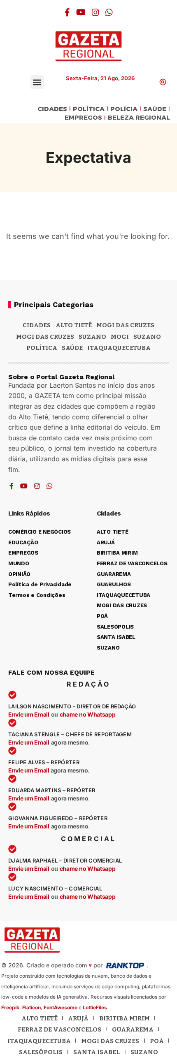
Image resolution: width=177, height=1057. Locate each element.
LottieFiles (95, 1007)
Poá (157, 1041)
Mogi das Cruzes (45, 336)
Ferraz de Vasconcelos (59, 1029)
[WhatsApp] (109, 12)
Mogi (120, 336)
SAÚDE (154, 109)
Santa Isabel (96, 1052)
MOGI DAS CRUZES (125, 325)
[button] (37, 82)
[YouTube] (81, 12)
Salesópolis (41, 1052)
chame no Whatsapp (88, 714)
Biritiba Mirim (124, 1018)
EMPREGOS (83, 117)
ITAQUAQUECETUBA (119, 348)
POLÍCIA (123, 109)
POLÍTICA (89, 109)
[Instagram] (95, 12)
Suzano (92, 336)
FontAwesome (60, 1007)
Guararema (133, 1029)
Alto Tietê (74, 325)
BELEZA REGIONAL (139, 117)
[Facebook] (67, 12)
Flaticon (31, 1007)
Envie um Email (28, 714)
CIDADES (52, 109)
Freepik (10, 1007)
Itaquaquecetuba (39, 1041)
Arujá (78, 1018)
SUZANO (147, 336)
